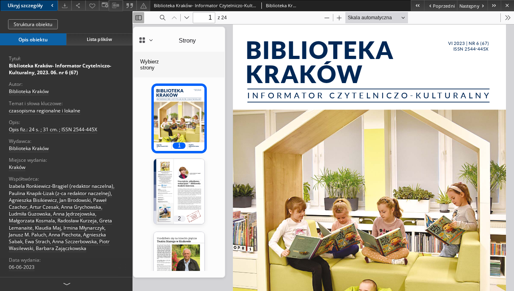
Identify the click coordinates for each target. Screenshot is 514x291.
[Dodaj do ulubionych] (92, 5)
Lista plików (99, 39)
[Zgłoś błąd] (143, 5)
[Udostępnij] (78, 5)
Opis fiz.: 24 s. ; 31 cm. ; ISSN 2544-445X (53, 129)
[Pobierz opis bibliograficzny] (115, 5)
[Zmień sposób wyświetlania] (104, 5)
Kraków (17, 167)
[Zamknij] (507, 5)
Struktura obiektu (33, 24)
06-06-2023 (22, 267)
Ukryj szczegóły (25, 5)
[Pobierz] (64, 5)
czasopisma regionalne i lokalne (44, 110)
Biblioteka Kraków (29, 91)
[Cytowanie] (130, 5)
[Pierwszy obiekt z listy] (417, 5)
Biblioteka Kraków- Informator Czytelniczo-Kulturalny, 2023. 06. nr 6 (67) (60, 69)
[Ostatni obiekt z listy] (494, 5)
